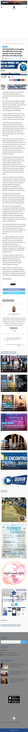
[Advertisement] (14, 24)
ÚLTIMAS (10, 380)
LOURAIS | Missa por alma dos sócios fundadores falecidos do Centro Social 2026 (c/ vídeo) (18, 665)
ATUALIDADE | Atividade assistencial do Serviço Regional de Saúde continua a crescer (17, 680)
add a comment (9, 300)
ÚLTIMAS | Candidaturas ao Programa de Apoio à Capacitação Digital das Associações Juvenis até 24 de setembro (13, 385)
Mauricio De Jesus (8, 58)
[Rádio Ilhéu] (14, 718)
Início (3, 722)
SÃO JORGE (10, 423)
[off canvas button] (2, 7)
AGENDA (5, 46)
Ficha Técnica (17, 722)
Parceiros (8, 722)
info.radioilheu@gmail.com (12, 655)
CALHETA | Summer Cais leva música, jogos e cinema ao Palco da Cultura (13, 426)
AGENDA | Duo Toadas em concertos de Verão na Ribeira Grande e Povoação (13, 444)
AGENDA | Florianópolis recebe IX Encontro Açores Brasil (12, 465)
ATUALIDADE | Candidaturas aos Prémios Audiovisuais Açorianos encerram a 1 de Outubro (12, 367)
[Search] (26, 7)
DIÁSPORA (10, 461)
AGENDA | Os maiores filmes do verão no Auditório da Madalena (13, 406)
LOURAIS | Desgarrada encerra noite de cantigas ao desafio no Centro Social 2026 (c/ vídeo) (18, 673)
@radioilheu (4, 620)
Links (12, 722)
